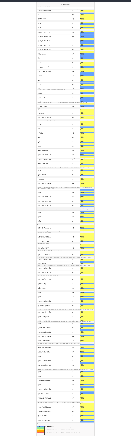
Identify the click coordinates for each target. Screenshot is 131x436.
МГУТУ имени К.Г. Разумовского (43, 1)
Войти (92, 1)
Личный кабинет (76, 1)
